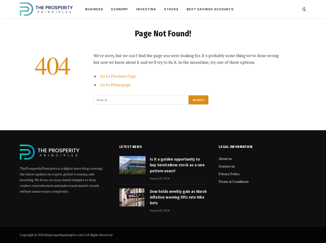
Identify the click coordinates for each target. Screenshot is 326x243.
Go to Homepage (115, 84)
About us (225, 158)
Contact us (227, 166)
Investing (146, 9)
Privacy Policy (229, 174)
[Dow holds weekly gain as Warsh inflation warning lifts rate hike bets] (132, 197)
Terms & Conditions (234, 181)
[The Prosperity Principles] (46, 9)
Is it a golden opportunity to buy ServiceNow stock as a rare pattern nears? (177, 165)
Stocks (171, 9)
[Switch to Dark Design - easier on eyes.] (303, 9)
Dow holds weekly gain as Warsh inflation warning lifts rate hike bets (178, 197)
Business (94, 9)
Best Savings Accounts (210, 9)
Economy (119, 9)
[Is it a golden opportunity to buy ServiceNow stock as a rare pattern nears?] (132, 165)
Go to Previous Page (118, 76)
